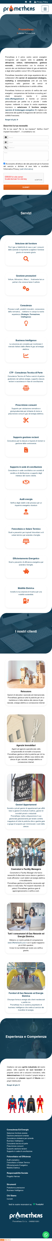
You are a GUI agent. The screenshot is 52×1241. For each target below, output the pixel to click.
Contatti (10, 1199)
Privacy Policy (42, 2)
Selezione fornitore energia (17, 1133)
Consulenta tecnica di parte (17, 1143)
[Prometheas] (19, 8)
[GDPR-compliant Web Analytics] (5, 1239)
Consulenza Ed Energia (18, 1129)
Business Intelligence (15, 1140)
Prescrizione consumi (15, 1146)
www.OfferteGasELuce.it (17, 942)
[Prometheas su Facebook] (26, 2)
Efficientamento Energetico (17, 1165)
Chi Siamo (11, 1195)
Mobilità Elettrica (13, 1167)
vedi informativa (26, 169)
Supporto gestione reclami (17, 1148)
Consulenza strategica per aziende (20, 1138)
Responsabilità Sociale (17, 1173)
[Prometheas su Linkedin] (30, 2)
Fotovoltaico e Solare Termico (18, 1162)
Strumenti (11, 1184)
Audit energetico (13, 1160)
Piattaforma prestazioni (16, 1187)
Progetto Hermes (13, 1176)
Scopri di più (11, 119)
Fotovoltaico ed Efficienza (19, 1156)
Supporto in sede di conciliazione (19, 1151)
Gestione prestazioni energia (18, 1135)
